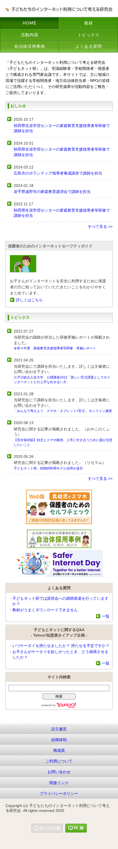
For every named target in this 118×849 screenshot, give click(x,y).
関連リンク (59, 783)
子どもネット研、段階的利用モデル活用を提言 (48, 468)
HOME (29, 23)
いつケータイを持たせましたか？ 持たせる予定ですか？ (60, 645)
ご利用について (59, 761)
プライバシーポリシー (59, 793)
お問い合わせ (59, 772)
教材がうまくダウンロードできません (45, 610)
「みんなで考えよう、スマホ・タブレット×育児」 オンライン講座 (63, 411)
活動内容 (29, 34)
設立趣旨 (59, 729)
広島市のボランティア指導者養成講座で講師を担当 (58, 173)
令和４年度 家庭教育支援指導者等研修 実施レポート (55, 348)
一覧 (105, 616)
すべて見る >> (100, 226)
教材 (88, 23)
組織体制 (59, 739)
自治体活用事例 (29, 46)
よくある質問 (88, 46)
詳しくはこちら (29, 300)
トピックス (89, 34)
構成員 (59, 750)
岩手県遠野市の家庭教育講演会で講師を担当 (52, 191)
